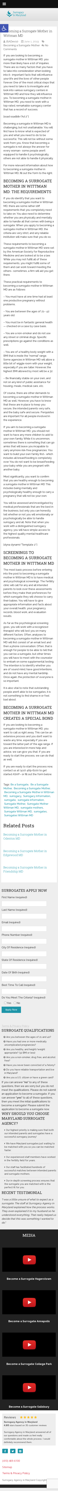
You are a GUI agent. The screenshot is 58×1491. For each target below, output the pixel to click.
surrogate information (31, 799)
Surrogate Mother (14, 803)
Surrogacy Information (36, 796)
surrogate (10, 799)
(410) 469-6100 (11, 1461)
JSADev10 (12, 41)
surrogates (40, 811)
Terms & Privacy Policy (15, 1026)
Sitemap (7, 1467)
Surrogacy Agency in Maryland (18, 1480)
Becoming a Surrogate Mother (21, 45)
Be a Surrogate (19, 784)
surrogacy (15, 796)
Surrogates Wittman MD (18, 815)
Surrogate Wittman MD (18, 811)
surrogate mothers (32, 807)
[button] (4, 28)
